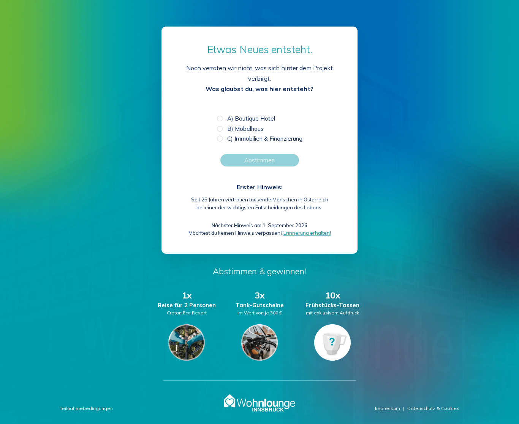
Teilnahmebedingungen (86, 408)
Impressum (387, 408)
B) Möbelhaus (245, 128)
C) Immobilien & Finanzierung (264, 138)
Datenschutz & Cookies (433, 408)
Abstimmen (259, 160)
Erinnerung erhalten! (307, 233)
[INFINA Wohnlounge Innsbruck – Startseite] (259, 402)
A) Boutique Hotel (251, 118)
